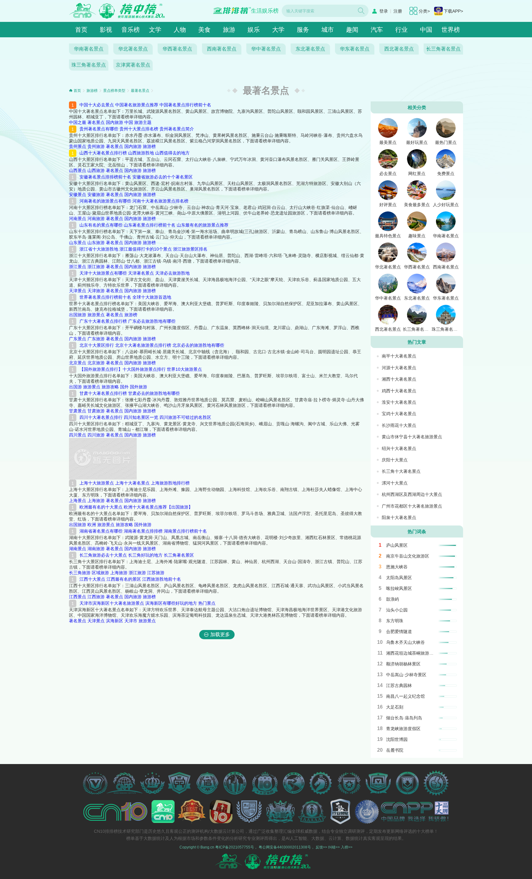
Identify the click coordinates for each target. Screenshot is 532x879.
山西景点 (77, 170)
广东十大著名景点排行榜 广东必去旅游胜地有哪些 (127, 321)
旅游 (229, 29)
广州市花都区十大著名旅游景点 (412, 506)
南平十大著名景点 (399, 356)
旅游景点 (96, 314)
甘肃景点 (77, 410)
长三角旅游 (80, 572)
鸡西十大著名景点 (399, 390)
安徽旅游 (96, 194)
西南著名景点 (221, 48)
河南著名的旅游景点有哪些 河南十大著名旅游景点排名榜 (133, 200)
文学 (155, 29)
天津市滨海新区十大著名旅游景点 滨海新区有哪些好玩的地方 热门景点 (147, 603)
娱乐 (254, 29)
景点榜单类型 (114, 90)
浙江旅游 (96, 266)
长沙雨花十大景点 (399, 425)
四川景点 (77, 434)
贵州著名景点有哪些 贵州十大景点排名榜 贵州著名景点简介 (136, 128)
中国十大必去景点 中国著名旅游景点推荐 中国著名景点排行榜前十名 (145, 104)
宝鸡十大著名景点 (399, 413)
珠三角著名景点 (88, 64)
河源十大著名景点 (399, 367)
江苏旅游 (155, 572)
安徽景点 (77, 194)
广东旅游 (96, 338)
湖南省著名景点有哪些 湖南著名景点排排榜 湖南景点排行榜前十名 (143, 531)
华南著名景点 (88, 48)
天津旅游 (96, 290)
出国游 (75, 386)
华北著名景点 (133, 48)
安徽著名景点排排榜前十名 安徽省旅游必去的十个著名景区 (136, 176)
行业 (401, 29)
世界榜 (450, 29)
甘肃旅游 (96, 410)
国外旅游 (138, 386)
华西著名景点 (177, 48)
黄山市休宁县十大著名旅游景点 (412, 436)
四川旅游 (96, 434)
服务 (303, 29)
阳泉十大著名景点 (399, 517)
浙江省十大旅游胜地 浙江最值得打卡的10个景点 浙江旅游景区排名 (143, 249)
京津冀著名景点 (133, 64)
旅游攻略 (110, 386)
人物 (180, 29)
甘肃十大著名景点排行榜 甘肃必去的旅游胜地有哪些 (129, 393)
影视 (106, 29)
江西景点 (77, 596)
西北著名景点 (399, 48)
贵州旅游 (96, 146)
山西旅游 (96, 170)
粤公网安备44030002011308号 (285, 847)
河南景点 (77, 218)
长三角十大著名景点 (401, 471)
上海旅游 (96, 500)
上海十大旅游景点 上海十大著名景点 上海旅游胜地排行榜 (134, 482)
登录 (383, 11)
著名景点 (96, 122)
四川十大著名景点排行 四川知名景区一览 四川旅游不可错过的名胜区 (145, 417)
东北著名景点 (310, 48)
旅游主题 (142, 122)
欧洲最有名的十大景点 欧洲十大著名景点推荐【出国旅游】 (136, 507)
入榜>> (347, 847)
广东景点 (77, 338)
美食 (204, 29)
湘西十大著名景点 (399, 379)
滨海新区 (114, 620)
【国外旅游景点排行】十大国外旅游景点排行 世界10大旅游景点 (140, 369)
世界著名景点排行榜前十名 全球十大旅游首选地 (125, 297)
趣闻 (352, 29)
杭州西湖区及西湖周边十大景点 (412, 494)
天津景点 (77, 290)
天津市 (130, 620)
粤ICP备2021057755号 (234, 847)
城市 (327, 29)
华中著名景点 (266, 48)
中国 (426, 29)
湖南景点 (77, 548)
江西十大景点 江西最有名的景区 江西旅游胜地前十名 (130, 579)
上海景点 (77, 500)
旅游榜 (92, 90)
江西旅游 (96, 596)
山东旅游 (96, 242)
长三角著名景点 (443, 48)
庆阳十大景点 (395, 459)
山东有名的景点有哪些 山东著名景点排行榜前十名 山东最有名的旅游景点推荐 (153, 225)
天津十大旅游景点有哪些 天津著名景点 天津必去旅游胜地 (134, 273)
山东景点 (77, 242)
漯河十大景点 (395, 482)
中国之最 (77, 122)
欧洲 (91, 524)
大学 (278, 29)
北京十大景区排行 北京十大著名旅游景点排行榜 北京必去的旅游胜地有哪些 (151, 345)
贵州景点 (77, 146)
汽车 (377, 29)
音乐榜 (130, 29)
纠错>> (334, 847)
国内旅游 (114, 122)
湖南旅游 (96, 548)
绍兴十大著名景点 (399, 448)
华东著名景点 (354, 48)
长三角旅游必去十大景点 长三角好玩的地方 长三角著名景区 (136, 555)
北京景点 (77, 362)
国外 (124, 386)
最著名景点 (140, 90)
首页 (81, 29)
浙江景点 (77, 266)
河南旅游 (96, 218)
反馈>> (321, 847)
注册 (397, 11)
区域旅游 (100, 572)
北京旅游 (96, 362)
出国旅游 (77, 314)
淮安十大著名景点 (399, 402)
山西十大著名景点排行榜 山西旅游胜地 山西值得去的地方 (134, 152)
